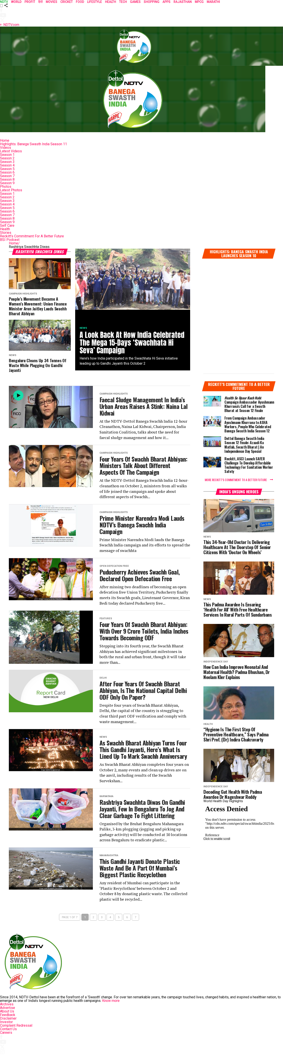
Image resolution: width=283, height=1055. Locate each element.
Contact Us (8, 1029)
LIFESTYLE (94, 2)
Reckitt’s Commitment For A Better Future (32, 236)
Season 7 (7, 176)
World (16, 2)
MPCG (199, 2)
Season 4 (7, 165)
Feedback (7, 1015)
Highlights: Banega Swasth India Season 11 (33, 144)
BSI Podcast (9, 240)
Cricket (66, 2)
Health (5, 229)
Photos (5, 186)
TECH (123, 2)
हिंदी (40, 2)
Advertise (7, 1008)
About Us (7, 1011)
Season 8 (7, 179)
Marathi (213, 2)
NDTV (4, 2)
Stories (5, 232)
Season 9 (7, 183)
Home (4, 140)
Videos (5, 147)
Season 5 (7, 169)
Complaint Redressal (16, 1025)
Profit (30, 2)
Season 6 (7, 172)
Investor (6, 1022)
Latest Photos (11, 190)
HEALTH (110, 2)
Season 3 (7, 162)
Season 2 (7, 158)
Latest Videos (11, 151)
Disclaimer (8, 1018)
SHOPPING (151, 2)
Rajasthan (183, 2)
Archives (6, 1004)
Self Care (7, 225)
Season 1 (7, 155)
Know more (111, 1001)
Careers (6, 1032)
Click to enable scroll (216, 838)
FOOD (80, 2)
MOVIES (51, 2)
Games (135, 2)
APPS (166, 2)
